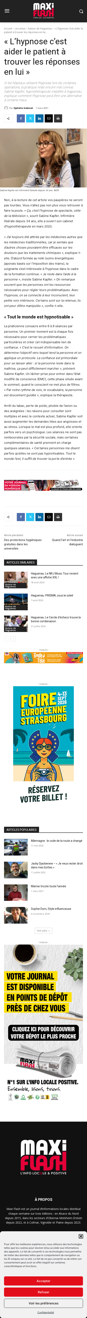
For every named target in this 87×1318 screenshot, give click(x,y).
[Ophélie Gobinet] (6, 108)
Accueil (8, 28)
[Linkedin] (39, 118)
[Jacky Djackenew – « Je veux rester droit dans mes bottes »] (16, 870)
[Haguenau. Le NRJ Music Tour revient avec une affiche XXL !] (16, 580)
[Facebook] (21, 118)
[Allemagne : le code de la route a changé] (16, 847)
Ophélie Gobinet (23, 107)
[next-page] (13, 638)
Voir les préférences (43, 1303)
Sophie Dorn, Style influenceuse (51, 908)
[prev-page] (6, 638)
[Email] (49, 118)
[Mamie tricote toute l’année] (16, 892)
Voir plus (42, 930)
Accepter (43, 1281)
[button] (81, 1236)
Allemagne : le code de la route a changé (56, 840)
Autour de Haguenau (40, 28)
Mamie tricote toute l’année (48, 886)
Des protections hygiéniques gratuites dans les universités (23, 544)
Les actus (20, 28)
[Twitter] (30, 118)
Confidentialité (45, 1312)
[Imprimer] (58, 118)
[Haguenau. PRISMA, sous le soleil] (16, 602)
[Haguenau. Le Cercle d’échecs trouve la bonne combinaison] (16, 624)
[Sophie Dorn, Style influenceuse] (16, 915)
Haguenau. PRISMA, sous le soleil (52, 595)
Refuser (43, 1292)
